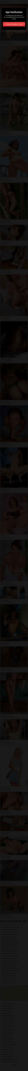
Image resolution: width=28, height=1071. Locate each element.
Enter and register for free (14, 24)
